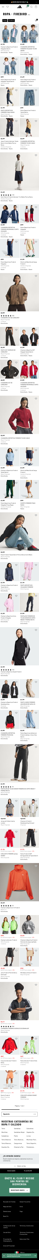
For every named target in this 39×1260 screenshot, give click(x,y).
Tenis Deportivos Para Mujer (32, 1144)
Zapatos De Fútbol (30, 1132)
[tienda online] (19, 7)
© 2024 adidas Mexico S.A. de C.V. (19, 1257)
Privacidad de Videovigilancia (7, 1240)
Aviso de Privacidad (9, 1246)
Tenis (3, 1128)
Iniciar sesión (11, 1170)
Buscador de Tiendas (9, 1202)
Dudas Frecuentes (25, 1202)
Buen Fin (5, 1216)
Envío (21, 1206)
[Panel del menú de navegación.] (3, 7)
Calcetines (30, 1128)
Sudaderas (5, 1136)
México (22, 1252)
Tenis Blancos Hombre (18, 1140)
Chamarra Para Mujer (19, 1147)
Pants (16, 1136)
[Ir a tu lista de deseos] (7, 7)
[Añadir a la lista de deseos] (16, 27)
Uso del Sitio (7, 1232)
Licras (29, 1136)
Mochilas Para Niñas (31, 1140)
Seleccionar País (24, 1239)
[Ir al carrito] (36, 7)
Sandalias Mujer (19, 1132)
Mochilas (4, 1132)
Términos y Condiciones (27, 1225)
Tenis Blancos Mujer (6, 1144)
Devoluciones (7, 1211)
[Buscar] (31, 7)
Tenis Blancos (6, 1140)
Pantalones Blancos (30, 1147)
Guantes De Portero (5, 1147)
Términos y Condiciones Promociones (27, 1233)
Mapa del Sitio (7, 1206)
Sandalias (17, 1128)
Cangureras (18, 1143)
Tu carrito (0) (28, 1170)
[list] (16, 20)
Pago (21, 1211)
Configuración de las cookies (9, 1226)
